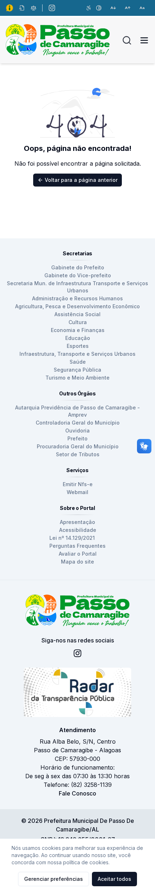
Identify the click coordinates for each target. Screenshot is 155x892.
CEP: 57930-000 (77, 758)
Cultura (77, 322)
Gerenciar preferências (53, 879)
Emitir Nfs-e (78, 484)
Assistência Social (77, 314)
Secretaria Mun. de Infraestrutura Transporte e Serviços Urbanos (77, 286)
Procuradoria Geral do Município (78, 446)
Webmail (77, 492)
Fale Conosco (77, 793)
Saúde (78, 362)
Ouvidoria (77, 430)
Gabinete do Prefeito (77, 267)
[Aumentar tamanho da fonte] (127, 8)
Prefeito (77, 438)
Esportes (78, 346)
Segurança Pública (77, 370)
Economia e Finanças (78, 330)
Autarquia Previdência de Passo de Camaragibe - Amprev (77, 411)
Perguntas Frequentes (77, 546)
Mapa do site (77, 562)
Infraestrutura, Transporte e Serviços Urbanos (77, 354)
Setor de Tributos (77, 454)
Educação (77, 338)
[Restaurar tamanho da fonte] (142, 8)
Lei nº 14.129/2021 (72, 538)
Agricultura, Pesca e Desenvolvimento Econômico (77, 306)
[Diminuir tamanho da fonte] (113, 8)
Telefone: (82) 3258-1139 (78, 784)
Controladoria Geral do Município (78, 423)
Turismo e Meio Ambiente (77, 378)
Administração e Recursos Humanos (77, 298)
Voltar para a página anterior (81, 180)
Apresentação (77, 522)
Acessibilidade (77, 530)
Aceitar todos (114, 879)
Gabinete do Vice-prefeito (77, 275)
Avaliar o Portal (78, 554)
